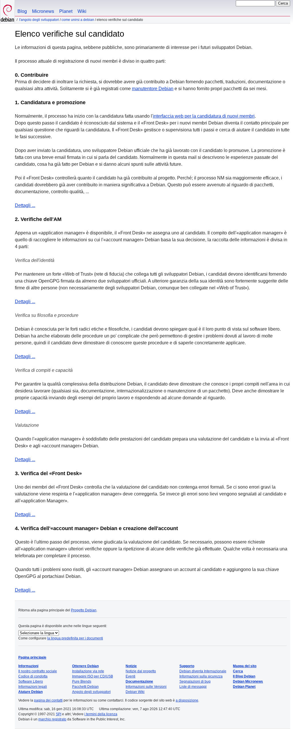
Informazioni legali (32, 687)
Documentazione (139, 681)
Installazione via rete (88, 671)
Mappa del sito (244, 666)
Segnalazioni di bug (195, 681)
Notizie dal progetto (141, 671)
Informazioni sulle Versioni (146, 687)
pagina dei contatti (48, 700)
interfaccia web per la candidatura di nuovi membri (204, 116)
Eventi (130, 676)
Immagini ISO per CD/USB (92, 676)
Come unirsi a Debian (78, 20)
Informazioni (28, 666)
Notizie (131, 666)
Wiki (82, 11)
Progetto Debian (83, 610)
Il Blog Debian (244, 676)
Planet (65, 11)
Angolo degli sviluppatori (91, 692)
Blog (22, 11)
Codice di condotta (32, 676)
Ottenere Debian (85, 666)
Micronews (43, 11)
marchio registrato (52, 719)
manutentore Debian (152, 88)
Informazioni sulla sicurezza (201, 676)
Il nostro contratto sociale (37, 671)
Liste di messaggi (193, 687)
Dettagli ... (25, 205)
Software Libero (30, 681)
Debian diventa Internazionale (202, 671)
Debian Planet (244, 687)
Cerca (238, 671)
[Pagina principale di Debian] (7, 11)
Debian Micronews (248, 681)
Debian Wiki (135, 692)
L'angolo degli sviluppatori (39, 20)
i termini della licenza (100, 714)
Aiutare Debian (30, 692)
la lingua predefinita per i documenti (75, 638)
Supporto (186, 666)
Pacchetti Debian (85, 687)
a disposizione (187, 700)
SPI (58, 714)
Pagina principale (32, 657)
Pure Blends (81, 681)
